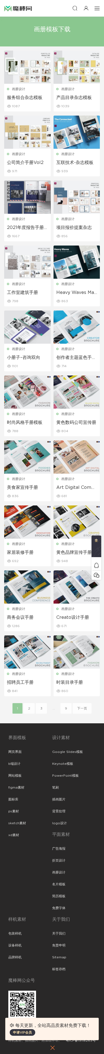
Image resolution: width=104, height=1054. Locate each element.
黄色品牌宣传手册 (74, 552)
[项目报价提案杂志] (77, 197)
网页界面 (15, 751)
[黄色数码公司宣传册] (77, 392)
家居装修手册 (20, 552)
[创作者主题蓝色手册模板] (77, 327)
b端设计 (14, 763)
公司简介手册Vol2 (25, 162)
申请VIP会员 (22, 1032)
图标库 (13, 799)
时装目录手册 (69, 682)
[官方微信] (96, 575)
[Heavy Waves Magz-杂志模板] (77, 262)
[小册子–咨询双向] (27, 327)
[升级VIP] (96, 548)
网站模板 (15, 775)
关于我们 (58, 933)
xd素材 (13, 835)
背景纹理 (58, 811)
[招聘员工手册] (27, 652)
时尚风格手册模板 (24, 422)
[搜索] (75, 8)
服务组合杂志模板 (24, 97)
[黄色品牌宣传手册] (77, 522)
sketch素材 (17, 823)
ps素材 (13, 811)
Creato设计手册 (72, 617)
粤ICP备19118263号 (81, 1040)
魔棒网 (18, 8)
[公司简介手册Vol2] (27, 132)
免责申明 (58, 945)
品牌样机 (15, 957)
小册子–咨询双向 (23, 357)
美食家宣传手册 (22, 487)
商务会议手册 (20, 617)
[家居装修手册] (27, 522)
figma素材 (16, 787)
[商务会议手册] (27, 587)
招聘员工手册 (20, 682)
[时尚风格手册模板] (27, 392)
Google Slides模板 (67, 751)
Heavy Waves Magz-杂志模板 (76, 292)
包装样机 (15, 933)
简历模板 (58, 896)
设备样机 (15, 945)
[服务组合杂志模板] (27, 67)
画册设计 (18, 89)
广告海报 (58, 848)
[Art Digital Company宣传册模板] (77, 457)
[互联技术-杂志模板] (77, 132)
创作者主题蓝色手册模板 (76, 357)
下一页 (82, 708)
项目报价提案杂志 (74, 227)
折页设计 (58, 860)
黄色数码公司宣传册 (76, 422)
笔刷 (55, 787)
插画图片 (58, 799)
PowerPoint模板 (65, 775)
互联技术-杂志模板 (74, 162)
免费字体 (58, 908)
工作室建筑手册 (22, 292)
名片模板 (58, 884)
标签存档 (58, 969)
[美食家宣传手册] (27, 457)
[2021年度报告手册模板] (27, 197)
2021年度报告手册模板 (25, 227)
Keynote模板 (62, 763)
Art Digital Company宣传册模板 (76, 487)
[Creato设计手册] (77, 587)
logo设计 (59, 823)
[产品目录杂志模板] (77, 67)
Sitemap (59, 957)
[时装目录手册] (77, 652)
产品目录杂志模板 (74, 97)
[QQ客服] (96, 565)
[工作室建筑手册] (27, 262)
